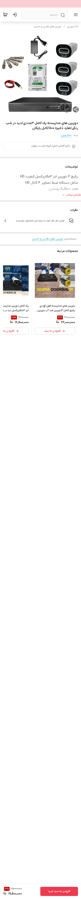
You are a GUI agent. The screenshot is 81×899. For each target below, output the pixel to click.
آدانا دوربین (72, 26)
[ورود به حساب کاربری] (15, 15)
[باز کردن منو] (75, 15)
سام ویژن (66, 135)
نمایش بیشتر (73, 195)
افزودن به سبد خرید (59, 891)
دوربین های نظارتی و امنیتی (47, 26)
